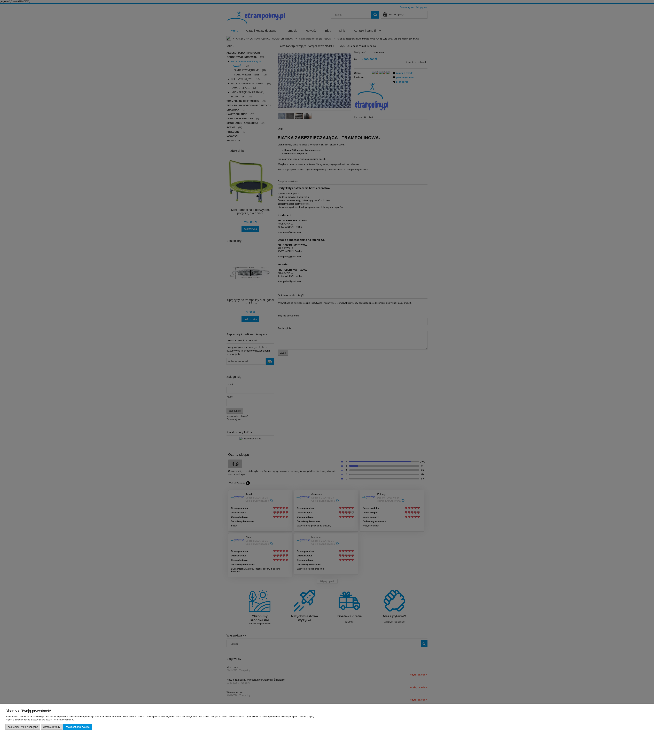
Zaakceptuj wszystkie (78, 726)
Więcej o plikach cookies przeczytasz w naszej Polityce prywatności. (39, 719)
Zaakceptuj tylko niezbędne (23, 726)
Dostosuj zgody (51, 726)
